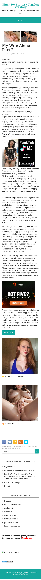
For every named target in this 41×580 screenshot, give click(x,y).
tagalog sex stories (12, 526)
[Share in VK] (10, 442)
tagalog (7, 448)
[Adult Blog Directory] (11, 552)
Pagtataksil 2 (9, 467)
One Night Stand (11, 515)
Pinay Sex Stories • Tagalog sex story (20, 5)
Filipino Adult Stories (12, 504)
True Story (13, 448)
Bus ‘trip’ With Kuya (12, 482)
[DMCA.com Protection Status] (7, 561)
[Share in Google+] (20, 442)
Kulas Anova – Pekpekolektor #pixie (19, 470)
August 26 (24, 446)
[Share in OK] (15, 442)
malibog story (10, 508)
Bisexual (7, 501)
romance (35, 446)
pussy (30, 446)
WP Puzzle (24, 574)
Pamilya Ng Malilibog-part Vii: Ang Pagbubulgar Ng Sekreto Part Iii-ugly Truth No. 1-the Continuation (19, 476)
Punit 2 (7, 486)
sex (3, 448)
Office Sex (8, 512)
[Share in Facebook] (4, 442)
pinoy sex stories (11, 522)
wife (18, 448)
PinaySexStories (29, 535)
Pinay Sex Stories (22, 54)
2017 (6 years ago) (15, 446)
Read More (8, 332)
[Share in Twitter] (26, 442)
